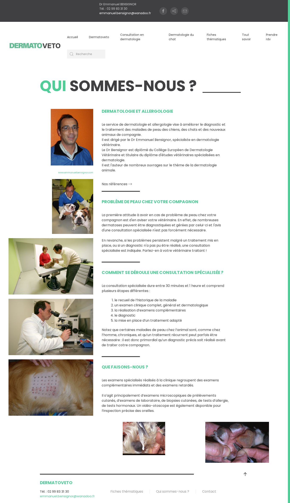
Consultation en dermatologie (132, 37)
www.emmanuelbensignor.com (75, 172)
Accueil (72, 37)
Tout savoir (246, 37)
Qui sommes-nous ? (172, 491)
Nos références (114, 184)
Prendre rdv (271, 37)
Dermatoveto (99, 37)
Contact (209, 491)
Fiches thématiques (216, 37)
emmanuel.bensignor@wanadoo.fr (125, 13)
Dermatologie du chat (181, 37)
